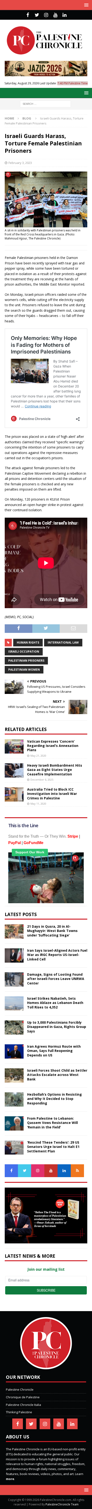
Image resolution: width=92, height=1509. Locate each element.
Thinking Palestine (19, 1412)
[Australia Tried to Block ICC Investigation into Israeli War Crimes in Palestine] (14, 794)
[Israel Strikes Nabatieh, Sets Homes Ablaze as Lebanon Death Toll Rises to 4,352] (14, 1003)
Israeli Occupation (23, 651)
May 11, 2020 (38, 803)
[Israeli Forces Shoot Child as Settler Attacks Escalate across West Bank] (14, 1075)
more (10, 1479)
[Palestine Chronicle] (46, 1367)
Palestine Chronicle (19, 1389)
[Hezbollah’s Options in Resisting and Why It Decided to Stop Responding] (14, 1099)
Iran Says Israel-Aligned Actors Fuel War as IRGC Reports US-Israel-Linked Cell (57, 954)
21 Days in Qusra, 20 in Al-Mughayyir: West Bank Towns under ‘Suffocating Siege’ (52, 930)
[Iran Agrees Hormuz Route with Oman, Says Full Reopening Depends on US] (14, 1051)
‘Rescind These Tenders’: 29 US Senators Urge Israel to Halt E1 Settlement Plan (53, 1146)
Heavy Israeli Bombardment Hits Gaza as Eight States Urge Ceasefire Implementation (54, 769)
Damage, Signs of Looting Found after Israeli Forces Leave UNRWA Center (55, 978)
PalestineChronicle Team (62, 1504)
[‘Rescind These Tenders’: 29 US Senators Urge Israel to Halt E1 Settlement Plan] (14, 1147)
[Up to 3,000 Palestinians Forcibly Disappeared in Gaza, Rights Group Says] (14, 1027)
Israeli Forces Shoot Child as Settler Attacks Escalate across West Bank (57, 1074)
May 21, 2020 (38, 755)
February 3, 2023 (20, 163)
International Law (63, 642)
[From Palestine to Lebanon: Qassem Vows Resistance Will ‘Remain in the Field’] (14, 1123)
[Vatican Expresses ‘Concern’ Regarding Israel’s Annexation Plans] (14, 746)
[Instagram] (46, 15)
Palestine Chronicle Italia (23, 1405)
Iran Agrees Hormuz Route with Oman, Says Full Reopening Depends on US (54, 1050)
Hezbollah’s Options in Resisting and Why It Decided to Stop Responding (54, 1098)
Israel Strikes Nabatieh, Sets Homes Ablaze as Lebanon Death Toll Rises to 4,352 (55, 1002)
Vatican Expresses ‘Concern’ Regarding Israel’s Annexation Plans (52, 745)
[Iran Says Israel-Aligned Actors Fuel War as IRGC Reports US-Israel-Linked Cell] (14, 955)
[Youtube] (55, 15)
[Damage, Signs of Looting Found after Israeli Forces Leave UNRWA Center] (14, 979)
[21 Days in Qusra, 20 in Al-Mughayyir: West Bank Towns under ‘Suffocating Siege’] (14, 931)
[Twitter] (37, 15)
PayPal (14, 843)
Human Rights (28, 642)
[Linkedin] (64, 15)
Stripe (72, 836)
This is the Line (23, 825)
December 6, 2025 (41, 779)
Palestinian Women (24, 670)
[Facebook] (28, 15)
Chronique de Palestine (23, 1397)
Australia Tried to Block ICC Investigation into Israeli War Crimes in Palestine (52, 793)
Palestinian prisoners (26, 661)
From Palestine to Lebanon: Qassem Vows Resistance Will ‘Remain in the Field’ (52, 1122)
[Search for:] (45, 103)
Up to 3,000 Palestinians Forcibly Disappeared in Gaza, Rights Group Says (56, 1026)
